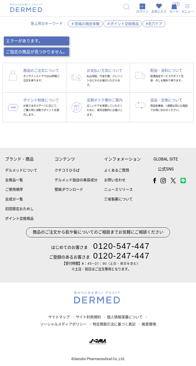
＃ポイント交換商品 (123, 24)
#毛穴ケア (154, 24)
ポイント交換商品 (19, 218)
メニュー (187, 12)
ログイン (142, 12)
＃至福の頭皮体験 (85, 24)
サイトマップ (59, 317)
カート (174, 8)
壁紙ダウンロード (69, 189)
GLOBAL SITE (165, 159)
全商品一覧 (14, 180)
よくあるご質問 (116, 170)
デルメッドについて (21, 170)
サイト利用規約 (88, 317)
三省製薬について (118, 199)
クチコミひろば (67, 170)
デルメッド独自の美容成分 (76, 180)
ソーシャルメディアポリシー (63, 324)
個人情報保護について (125, 317)
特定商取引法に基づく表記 (114, 324)
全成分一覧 (14, 199)
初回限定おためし (19, 209)
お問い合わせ (115, 180)
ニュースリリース (118, 189)
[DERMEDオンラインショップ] (26, 8)
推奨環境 (149, 324)
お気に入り (159, 12)
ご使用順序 (14, 189)
